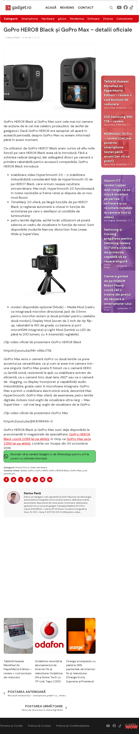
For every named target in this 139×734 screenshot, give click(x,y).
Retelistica (77, 19)
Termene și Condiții (11, 725)
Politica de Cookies (39, 725)
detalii (23, 470)
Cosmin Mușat (107, 266)
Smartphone (30, 19)
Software (93, 19)
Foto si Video (29, 467)
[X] (21, 479)
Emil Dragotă (109, 220)
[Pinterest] (28, 479)
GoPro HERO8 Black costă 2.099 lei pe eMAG (47, 436)
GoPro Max (76, 470)
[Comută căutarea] (111, 7)
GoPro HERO (41, 470)
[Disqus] (50, 568)
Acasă (50, 7)
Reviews (67, 7)
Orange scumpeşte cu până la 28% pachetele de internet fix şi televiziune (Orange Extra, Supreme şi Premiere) (81, 671)
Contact (86, 7)
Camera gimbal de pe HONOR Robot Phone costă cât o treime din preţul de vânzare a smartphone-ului (117, 290)
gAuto (62, 19)
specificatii (9, 473)
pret (85, 470)
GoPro (31, 470)
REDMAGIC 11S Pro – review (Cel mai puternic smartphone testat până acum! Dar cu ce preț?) (118, 147)
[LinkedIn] (42, 479)
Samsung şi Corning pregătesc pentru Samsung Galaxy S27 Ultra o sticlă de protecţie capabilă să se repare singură (118, 245)
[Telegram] (35, 479)
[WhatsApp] (13, 479)
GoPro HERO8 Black (59, 470)
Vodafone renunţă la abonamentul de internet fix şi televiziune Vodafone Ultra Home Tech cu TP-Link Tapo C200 (49, 671)
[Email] (49, 479)
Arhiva (18, 467)
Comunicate (125, 19)
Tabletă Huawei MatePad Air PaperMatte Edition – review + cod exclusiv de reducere (18, 669)
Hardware (48, 19)
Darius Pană (13, 37)
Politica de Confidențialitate (72, 725)
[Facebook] (6, 479)
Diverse (108, 19)
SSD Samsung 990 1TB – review (118, 119)
